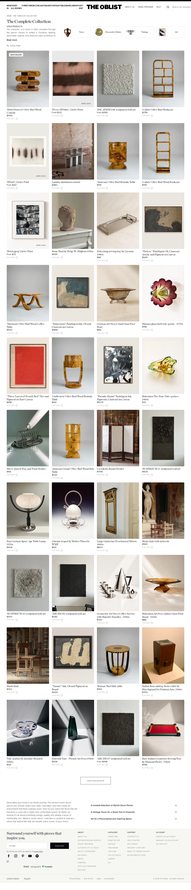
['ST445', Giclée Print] (28, 151)
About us (123, 7)
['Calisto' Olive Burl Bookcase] (163, 79)
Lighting (40, 5)
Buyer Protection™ (136, 855)
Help (152, 7)
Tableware (61, 5)
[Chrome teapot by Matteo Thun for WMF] (73, 510)
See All (12, 7)
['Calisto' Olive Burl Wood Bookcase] (163, 151)
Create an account (165, 836)
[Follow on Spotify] (37, 856)
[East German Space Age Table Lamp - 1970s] (28, 510)
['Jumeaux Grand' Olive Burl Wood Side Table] (73, 438)
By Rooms (17, 7)
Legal (98, 878)
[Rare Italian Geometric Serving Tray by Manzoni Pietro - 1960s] (163, 728)
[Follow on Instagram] (16, 856)
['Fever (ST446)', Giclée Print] (73, 79)
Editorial (82, 855)
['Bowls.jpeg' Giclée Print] (28, 220)
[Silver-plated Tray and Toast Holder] (28, 438)
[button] (17, 119)
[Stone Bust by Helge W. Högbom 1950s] (73, 220)
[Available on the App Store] (20, 861)
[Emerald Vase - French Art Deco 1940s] (73, 728)
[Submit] (161, 7)
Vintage (52, 5)
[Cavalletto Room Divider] (118, 438)
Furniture (25, 5)
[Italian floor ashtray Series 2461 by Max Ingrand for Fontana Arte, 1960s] (163, 655)
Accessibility (109, 878)
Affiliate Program (87, 866)
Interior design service (89, 840)
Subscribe (59, 845)
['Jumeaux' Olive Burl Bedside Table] (118, 151)
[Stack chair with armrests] (163, 510)
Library (69, 5)
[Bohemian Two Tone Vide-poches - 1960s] (163, 365)
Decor (33, 5)
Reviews (82, 870)
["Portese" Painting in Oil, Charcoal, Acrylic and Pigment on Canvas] (163, 220)
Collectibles (114, 855)
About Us (82, 836)
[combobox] (166, 7)
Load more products (95, 780)
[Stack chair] (28, 655)
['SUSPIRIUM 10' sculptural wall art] (28, 583)
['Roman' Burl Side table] (118, 655)
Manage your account (167, 840)
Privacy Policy (38, 851)
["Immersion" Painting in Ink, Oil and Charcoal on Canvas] (73, 293)
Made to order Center (138, 851)
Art (46, 5)
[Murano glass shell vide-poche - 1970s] (163, 293)
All (109, 862)
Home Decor (114, 840)
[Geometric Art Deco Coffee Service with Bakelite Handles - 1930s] (118, 583)
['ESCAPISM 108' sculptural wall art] (118, 79)
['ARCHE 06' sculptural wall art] (73, 583)
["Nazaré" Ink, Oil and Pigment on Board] (73, 655)
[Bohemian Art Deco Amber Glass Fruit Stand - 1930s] (163, 583)
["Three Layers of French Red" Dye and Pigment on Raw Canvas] (28, 365)
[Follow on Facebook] (8, 856)
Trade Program (139, 7)
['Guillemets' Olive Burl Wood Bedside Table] (73, 365)
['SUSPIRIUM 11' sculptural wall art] (163, 438)
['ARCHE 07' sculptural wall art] (118, 728)
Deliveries (132, 844)
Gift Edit (75, 7)
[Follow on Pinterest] (23, 856)
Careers (82, 862)
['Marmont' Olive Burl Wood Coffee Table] (28, 293)
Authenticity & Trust (88, 848)
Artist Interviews (86, 851)
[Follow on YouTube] (30, 856)
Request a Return (136, 848)
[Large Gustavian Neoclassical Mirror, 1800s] (118, 510)
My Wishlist (162, 844)
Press (80, 859)
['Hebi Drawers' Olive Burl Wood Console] (28, 79)
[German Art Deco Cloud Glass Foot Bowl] (118, 293)
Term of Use (88, 878)
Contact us (133, 836)
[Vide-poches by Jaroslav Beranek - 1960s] (28, 728)
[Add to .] (44, 55)
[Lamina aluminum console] (73, 151)
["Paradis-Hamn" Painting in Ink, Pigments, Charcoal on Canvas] (118, 365)
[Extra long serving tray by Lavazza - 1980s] (118, 220)
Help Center (133, 840)
